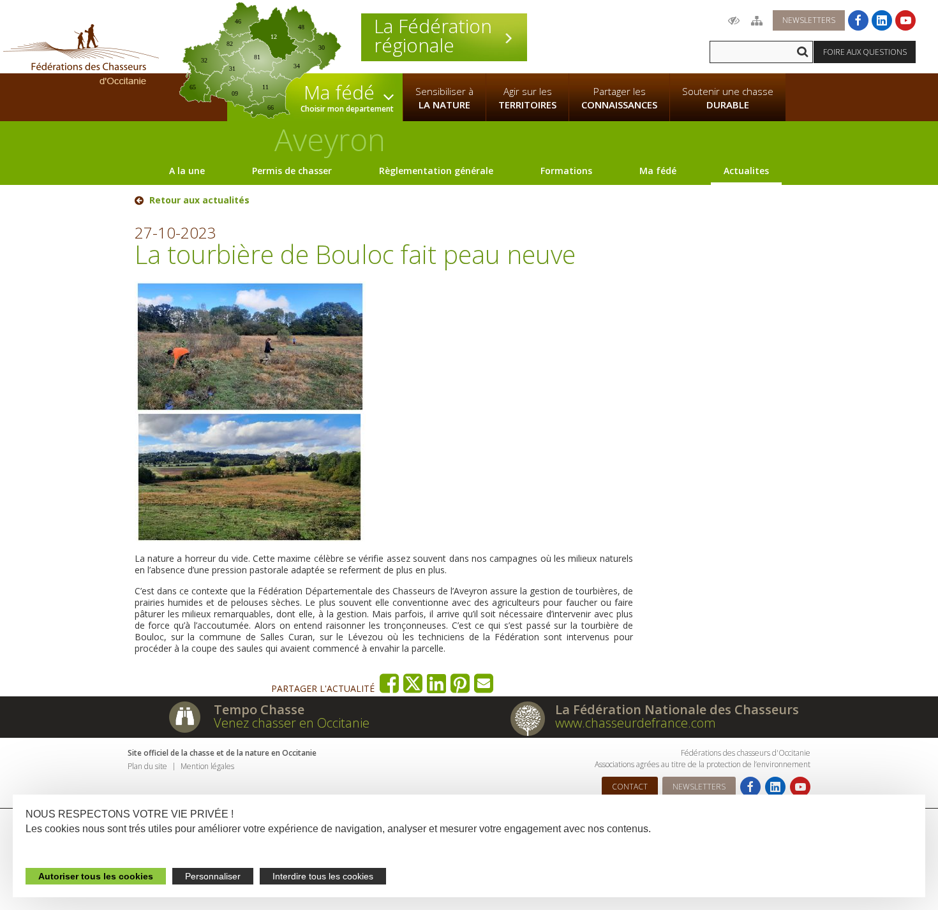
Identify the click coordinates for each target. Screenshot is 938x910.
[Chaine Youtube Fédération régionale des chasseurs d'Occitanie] (905, 20)
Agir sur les (527, 98)
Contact (630, 786)
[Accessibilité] (734, 20)
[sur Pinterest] (460, 683)
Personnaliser (213, 876)
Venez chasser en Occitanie (291, 722)
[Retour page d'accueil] (81, 54)
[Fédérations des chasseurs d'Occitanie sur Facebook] (858, 20)
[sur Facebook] (389, 683)
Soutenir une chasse (727, 98)
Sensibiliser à (444, 98)
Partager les (619, 98)
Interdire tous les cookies (322, 876)
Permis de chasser (292, 171)
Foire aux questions (865, 52)
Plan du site (147, 766)
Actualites (746, 171)
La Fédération (433, 35)
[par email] (484, 683)
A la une (187, 171)
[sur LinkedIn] (437, 683)
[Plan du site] (757, 20)
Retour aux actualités (199, 200)
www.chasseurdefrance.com (635, 722)
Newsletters (808, 20)
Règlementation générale (436, 171)
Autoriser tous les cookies (95, 876)
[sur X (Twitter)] (413, 683)
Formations (566, 171)
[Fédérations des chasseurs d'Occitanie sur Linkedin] (882, 20)
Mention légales (207, 766)
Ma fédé (657, 171)
